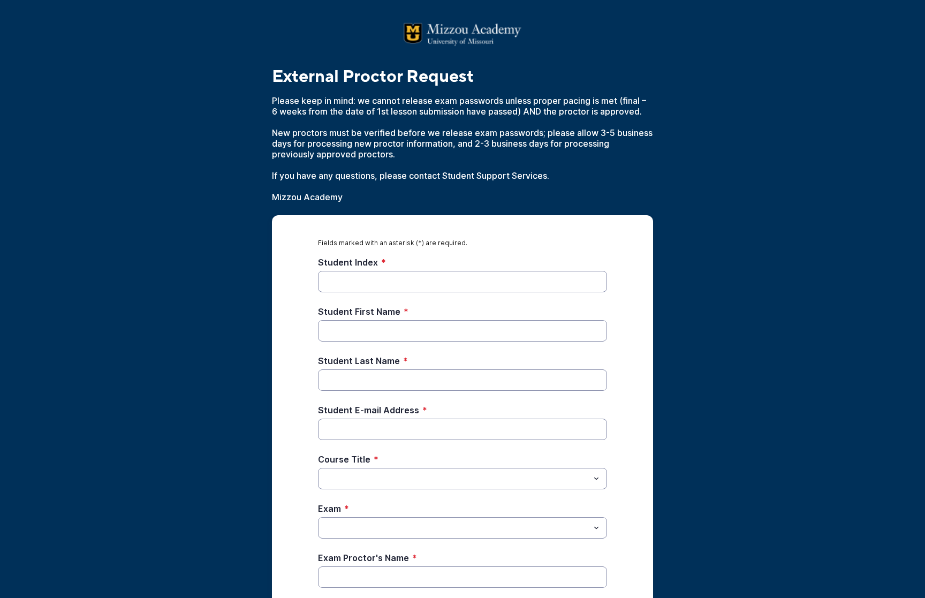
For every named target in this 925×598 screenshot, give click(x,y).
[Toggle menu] (596, 478)
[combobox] (462, 478)
